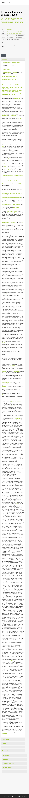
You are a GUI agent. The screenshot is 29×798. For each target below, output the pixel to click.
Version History (7, 767)
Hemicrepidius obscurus (12, 211)
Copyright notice (7, 750)
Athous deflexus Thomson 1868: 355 (10, 84)
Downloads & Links (8, 763)
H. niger (20, 118)
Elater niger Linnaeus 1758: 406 (9, 67)
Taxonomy (6, 755)
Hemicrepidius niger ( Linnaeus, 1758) (11, 62)
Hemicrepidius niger (11, 97)
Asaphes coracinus (6, 382)
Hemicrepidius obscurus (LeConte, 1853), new (12, 175)
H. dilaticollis (12, 365)
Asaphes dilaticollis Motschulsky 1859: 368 (12, 193)
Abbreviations (6, 747)
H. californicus (5, 222)
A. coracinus (12, 385)
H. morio (11, 419)
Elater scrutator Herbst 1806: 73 (9, 76)
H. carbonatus (16, 205)
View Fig (12, 104)
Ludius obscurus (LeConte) (8, 187)
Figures (4, 743)
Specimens (6, 759)
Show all (4, 56)
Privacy (20, 796)
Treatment (5, 59)
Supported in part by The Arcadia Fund (11, 796)
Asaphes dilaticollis (11, 405)
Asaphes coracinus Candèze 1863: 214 (11, 204)
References (5, 739)
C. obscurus (20, 403)
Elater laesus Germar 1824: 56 (9, 79)
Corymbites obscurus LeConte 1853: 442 (11, 183)
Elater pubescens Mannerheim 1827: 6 (11, 81)
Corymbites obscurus (16, 401)
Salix (17, 503)
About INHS (4, 733)
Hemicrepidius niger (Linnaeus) (9, 72)
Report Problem (7, 771)
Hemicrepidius (17, 98)
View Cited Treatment (6, 69)
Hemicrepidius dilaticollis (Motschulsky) (11, 197)
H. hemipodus (13, 115)
